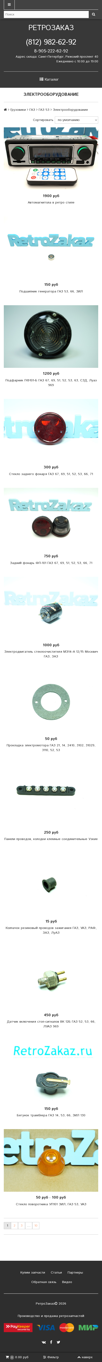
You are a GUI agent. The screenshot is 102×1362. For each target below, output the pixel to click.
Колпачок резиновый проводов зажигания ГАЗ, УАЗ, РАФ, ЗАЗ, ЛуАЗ (51, 930)
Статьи (56, 1272)
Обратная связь (43, 1282)
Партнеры (74, 1272)
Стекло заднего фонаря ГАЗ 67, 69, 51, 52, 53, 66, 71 (51, 474)
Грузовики (18, 109)
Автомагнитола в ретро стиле (51, 202)
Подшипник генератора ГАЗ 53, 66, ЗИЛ (51, 291)
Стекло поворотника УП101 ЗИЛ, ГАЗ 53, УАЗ (51, 1204)
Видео (66, 1282)
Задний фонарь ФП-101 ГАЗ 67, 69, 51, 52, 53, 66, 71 (51, 563)
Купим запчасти (32, 1272)
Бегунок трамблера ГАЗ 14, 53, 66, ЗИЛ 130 (51, 1115)
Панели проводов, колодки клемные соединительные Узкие (51, 839)
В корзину (52, 158)
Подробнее (52, 519)
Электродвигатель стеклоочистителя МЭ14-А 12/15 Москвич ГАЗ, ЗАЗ (51, 654)
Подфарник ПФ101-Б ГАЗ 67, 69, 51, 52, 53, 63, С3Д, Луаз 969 (51, 383)
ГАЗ (32, 109)
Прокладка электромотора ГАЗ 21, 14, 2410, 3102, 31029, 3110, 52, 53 (51, 748)
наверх (87, 1357)
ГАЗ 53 (44, 109)
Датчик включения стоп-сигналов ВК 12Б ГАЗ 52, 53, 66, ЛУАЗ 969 (51, 1024)
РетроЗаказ (51, 28)
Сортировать (43, 120)
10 (35, 1225)
